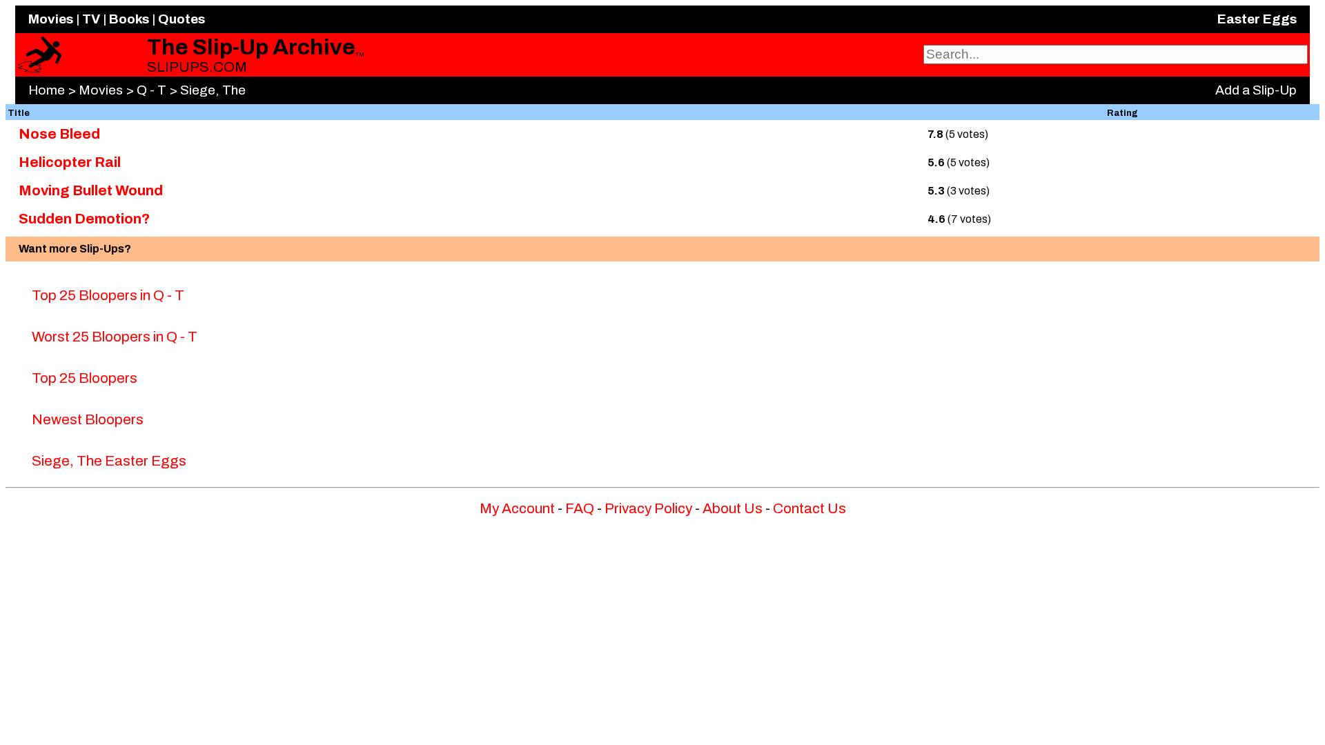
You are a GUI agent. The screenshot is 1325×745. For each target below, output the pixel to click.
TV (91, 19)
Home (46, 90)
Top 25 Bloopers (84, 378)
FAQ (579, 508)
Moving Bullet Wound (91, 190)
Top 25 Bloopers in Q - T (108, 295)
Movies (50, 19)
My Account (517, 508)
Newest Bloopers (88, 419)
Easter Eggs (1257, 19)
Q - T (151, 90)
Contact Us (809, 508)
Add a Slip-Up (1256, 90)
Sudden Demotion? (84, 218)
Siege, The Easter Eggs (109, 460)
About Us (733, 508)
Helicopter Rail (70, 162)
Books (129, 19)
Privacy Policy (648, 508)
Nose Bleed (59, 133)
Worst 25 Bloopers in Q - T (114, 336)
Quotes (181, 19)
